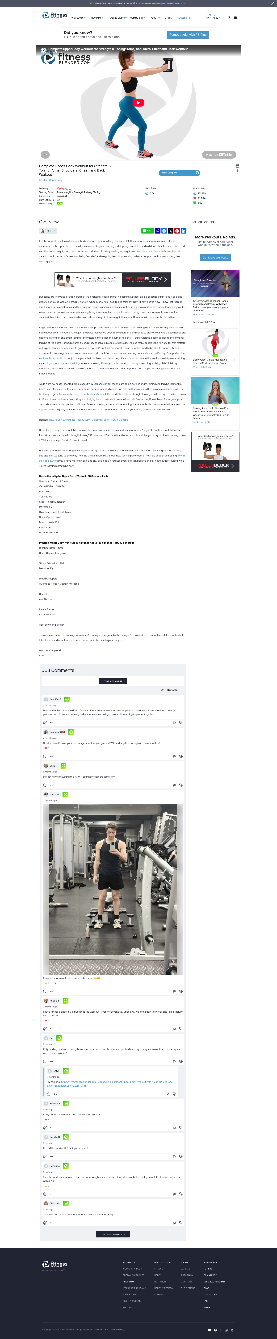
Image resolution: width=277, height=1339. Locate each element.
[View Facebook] (220, 1330)
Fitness (158, 1268)
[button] (67, 699)
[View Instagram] (226, 1330)
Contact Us (210, 1294)
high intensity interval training (63, 363)
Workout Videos (132, 1268)
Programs (128, 1281)
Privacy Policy (117, 1329)
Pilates (104, 363)
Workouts (129, 1262)
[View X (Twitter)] (232, 1330)
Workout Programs (134, 1288)
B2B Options (188, 1288)
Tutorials (187, 1275)
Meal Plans (129, 1294)
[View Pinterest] (215, 1330)
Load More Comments (113, 1234)
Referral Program (214, 1281)
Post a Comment (113, 681)
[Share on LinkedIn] (183, 231)
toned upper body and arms (88, 394)
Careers (185, 1268)
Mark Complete (169, 172)
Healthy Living (163, 1262)
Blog (206, 1288)
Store (207, 1307)
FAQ (206, 1301)
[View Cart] (235, 15)
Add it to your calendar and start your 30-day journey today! (158, 3)
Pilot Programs (132, 1301)
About (184, 1262)
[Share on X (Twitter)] (171, 231)
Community (210, 1275)
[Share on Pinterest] (177, 231)
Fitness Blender (54, 15)
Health (158, 1275)
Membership (211, 1262)
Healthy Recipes (163, 1288)
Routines (128, 1307)
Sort (164, 690)
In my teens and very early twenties (156, 251)
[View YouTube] (209, 1330)
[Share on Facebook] (164, 231)
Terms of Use (101, 1329)
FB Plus (208, 1268)
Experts (159, 1294)
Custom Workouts (133, 1275)
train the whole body (54, 358)
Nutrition (160, 1281)
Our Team (186, 1281)
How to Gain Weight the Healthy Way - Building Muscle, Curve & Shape (88, 419)
